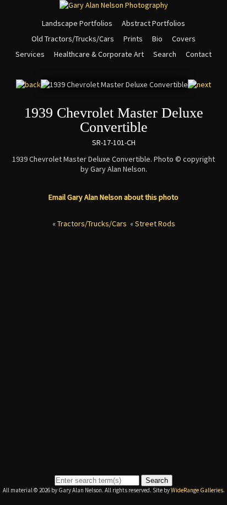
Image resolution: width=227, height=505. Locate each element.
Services (30, 54)
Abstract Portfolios (153, 23)
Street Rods (155, 223)
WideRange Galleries (197, 490)
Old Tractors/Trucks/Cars (72, 39)
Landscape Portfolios (77, 23)
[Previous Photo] (28, 84)
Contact (199, 54)
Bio (157, 39)
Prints (133, 39)
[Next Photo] (199, 84)
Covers (184, 39)
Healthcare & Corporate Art (99, 54)
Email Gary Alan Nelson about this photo (113, 197)
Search (164, 54)
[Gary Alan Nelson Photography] (114, 5)
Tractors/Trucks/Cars (92, 223)
